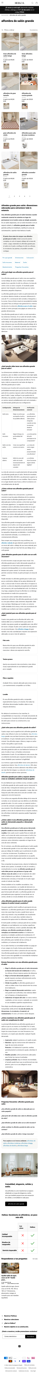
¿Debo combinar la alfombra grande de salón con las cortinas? (18, 1128)
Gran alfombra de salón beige (9, 55)
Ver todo (35, 1259)
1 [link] (9, 196)
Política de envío (32, 1368)
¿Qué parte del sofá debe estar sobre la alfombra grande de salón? (19, 1117)
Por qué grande (7, 258)
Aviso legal (33, 1371)
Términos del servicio (22, 1368)
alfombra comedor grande (28, 174)
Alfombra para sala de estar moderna (29, 134)
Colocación (30, 258)
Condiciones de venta (24, 1371)
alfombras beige (23, 1145)
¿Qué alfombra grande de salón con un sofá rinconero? (18, 1123)
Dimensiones (19, 258)
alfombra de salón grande (18, 15)
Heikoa (10, 1365)
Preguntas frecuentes (22, 267)
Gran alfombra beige (27, 55)
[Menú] (2, 3)
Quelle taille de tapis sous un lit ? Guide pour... (8, 1278)
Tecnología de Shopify (17, 1365)
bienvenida (4, 15)
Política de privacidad (10, 1368)
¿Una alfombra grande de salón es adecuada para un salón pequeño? (18, 1110)
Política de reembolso (29, 1365)
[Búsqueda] (32, 3)
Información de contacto (11, 1371)
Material (17, 262)
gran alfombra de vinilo (9, 134)
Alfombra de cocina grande (27, 94)
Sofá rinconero (7, 262)
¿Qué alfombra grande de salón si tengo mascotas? (17, 1134)
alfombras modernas (14, 1143)
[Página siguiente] (30, 196)
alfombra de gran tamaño (9, 94)
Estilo (25, 262)
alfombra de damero (24, 765)
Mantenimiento (7, 267)
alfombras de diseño (9, 1145)
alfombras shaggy (26, 1143)
